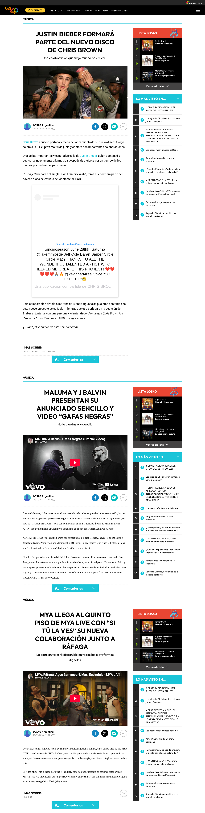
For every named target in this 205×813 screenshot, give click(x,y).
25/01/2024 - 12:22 (44, 735)
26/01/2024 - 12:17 (44, 499)
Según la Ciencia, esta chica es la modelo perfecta (162, 215)
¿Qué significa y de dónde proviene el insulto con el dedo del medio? (163, 171)
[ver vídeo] (146, 44)
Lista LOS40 (56, 10)
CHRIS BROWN (101, 286)
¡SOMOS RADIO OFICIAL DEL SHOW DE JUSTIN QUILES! (161, 109)
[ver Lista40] (146, 59)
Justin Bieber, (88, 156)
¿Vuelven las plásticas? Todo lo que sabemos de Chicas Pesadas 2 (163, 193)
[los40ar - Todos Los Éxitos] (12, 10)
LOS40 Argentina (43, 125)
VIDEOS (88, 10)
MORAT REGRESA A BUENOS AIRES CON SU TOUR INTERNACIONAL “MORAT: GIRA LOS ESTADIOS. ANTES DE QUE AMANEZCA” (162, 135)
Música (28, 19)
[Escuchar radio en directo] (29, 10)
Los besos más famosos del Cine (162, 149)
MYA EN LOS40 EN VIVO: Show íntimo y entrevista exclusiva (161, 182)
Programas (74, 10)
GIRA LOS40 (101, 10)
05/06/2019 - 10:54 (44, 128)
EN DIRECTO (36, 10)
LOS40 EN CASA (119, 10)
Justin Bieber (49, 351)
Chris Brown (31, 351)
